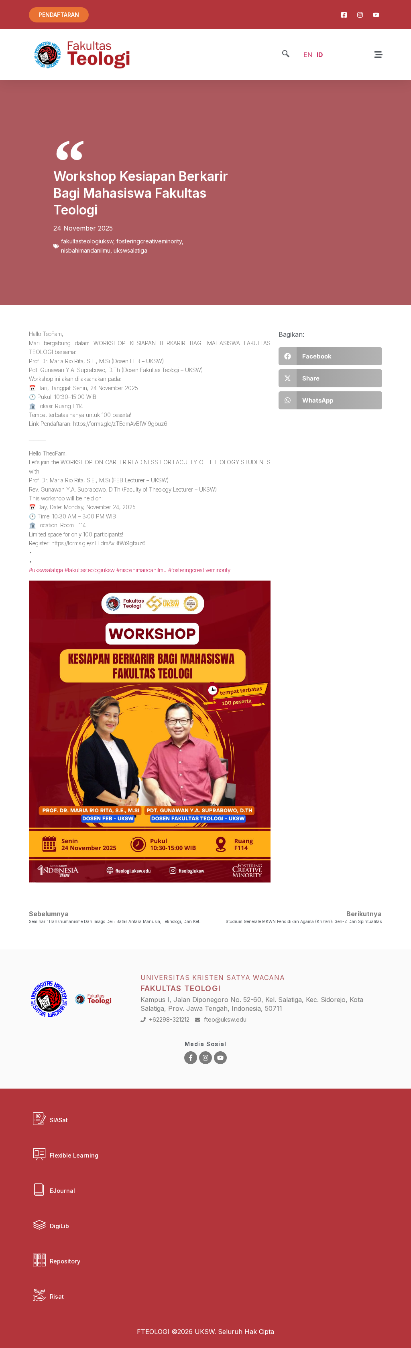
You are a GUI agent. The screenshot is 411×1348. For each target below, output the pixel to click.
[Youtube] (220, 1057)
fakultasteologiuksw (87, 241)
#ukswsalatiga (46, 570)
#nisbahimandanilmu (141, 570)
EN (307, 55)
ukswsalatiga (130, 250)
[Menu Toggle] (378, 55)
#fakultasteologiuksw (90, 570)
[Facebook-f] (190, 1057)
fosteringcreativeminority (149, 241)
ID (320, 55)
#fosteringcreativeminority (199, 570)
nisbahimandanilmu (85, 250)
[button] (285, 54)
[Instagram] (205, 1057)
